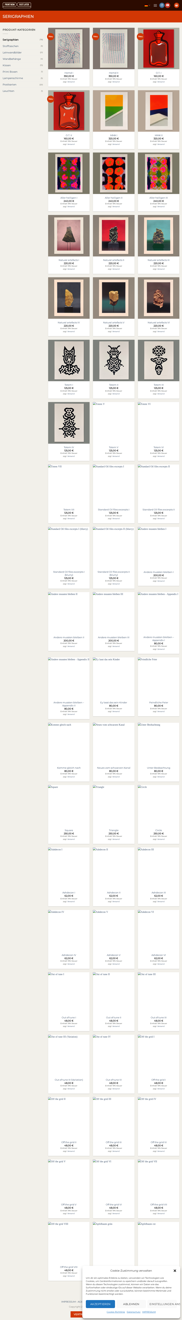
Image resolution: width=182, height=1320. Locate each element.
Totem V (113, 447)
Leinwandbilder (12, 52)
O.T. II (69, 135)
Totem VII (68, 509)
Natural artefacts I (69, 260)
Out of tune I (69, 1017)
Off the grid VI (114, 1204)
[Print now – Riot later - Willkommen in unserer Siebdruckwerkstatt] (17, 5)
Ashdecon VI (158, 955)
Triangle (114, 830)
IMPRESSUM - (69, 1301)
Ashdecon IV (69, 955)
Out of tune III (159, 1017)
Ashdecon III (159, 892)
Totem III (159, 384)
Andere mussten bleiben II (68, 637)
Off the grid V (68, 1204)
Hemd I (69, 72)
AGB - (81, 1301)
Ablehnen (131, 1304)
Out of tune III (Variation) (69, 1079)
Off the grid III (114, 1142)
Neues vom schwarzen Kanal (113, 767)
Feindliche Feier (158, 702)
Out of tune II (113, 1017)
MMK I (113, 135)
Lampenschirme (13, 78)
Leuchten (8, 91)
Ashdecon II (114, 892)
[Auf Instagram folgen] (162, 5)
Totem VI (159, 447)
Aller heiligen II (113, 197)
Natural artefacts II (113, 260)
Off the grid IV (159, 1142)
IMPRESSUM (149, 1312)
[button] (175, 1270)
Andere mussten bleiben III (113, 637)
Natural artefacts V (113, 322)
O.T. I (158, 72)
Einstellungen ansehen (163, 1304)
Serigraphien (10, 39)
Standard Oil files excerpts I (113, 509)
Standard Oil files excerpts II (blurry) (114, 573)
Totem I (69, 384)
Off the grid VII (158, 1204)
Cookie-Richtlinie (116, 1312)
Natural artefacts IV (69, 322)
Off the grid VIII (68, 1267)
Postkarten (9, 84)
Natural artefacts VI (159, 322)
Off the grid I (158, 1079)
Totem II (113, 384)
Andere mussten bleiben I (159, 572)
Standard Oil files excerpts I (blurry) (69, 573)
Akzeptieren (100, 1304)
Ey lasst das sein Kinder (113, 702)
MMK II (159, 135)
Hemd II (113, 72)
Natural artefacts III (159, 260)
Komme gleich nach (69, 767)
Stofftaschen (10, 46)
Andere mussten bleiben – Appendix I (158, 639)
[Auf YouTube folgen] (167, 5)
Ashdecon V (114, 955)
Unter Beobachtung (158, 767)
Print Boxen (10, 71)
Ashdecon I (68, 892)
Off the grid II (68, 1142)
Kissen (7, 65)
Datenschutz (133, 1312)
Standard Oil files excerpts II (159, 509)
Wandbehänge (12, 59)
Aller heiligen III (158, 197)
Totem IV (69, 447)
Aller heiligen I (68, 197)
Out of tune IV (114, 1079)
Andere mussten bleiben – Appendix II (68, 704)
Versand (71, 82)
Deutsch (147, 5)
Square (69, 830)
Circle (158, 830)
